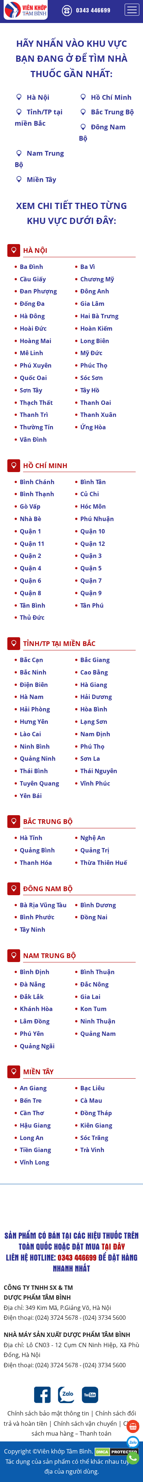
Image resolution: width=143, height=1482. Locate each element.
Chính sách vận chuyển (85, 1424)
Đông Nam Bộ (102, 132)
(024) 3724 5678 (56, 1318)
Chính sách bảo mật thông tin (48, 1413)
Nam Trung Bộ (39, 159)
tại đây (113, 1246)
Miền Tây (41, 179)
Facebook (42, 1395)
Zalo (66, 1395)
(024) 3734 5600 (104, 1318)
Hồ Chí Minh (111, 97)
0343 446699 (93, 9)
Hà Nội (38, 97)
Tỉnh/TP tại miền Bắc (39, 117)
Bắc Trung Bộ (112, 111)
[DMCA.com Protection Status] (117, 1451)
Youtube (90, 1395)
